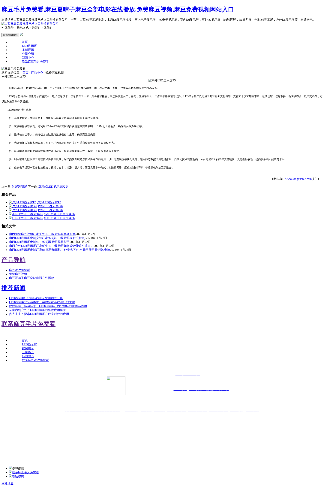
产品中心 (37, 72)
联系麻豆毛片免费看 (35, 61)
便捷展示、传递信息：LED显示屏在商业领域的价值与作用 (48, 306)
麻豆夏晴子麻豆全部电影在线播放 (31, 278)
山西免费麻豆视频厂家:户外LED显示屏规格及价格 (42, 234)
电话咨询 (18, 476)
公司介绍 (28, 53)
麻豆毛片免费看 (19, 270)
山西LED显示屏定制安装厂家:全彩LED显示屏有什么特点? (47, 238)
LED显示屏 (29, 45)
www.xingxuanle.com (298, 178)
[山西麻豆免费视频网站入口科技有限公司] (30, 23)
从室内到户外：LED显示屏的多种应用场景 (37, 310)
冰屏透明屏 (19, 186)
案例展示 (28, 49)
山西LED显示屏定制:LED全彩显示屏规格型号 (39, 242)
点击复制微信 (10, 34)
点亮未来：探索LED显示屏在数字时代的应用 (39, 314)
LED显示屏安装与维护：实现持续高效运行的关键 (42, 302)
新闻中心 (28, 57)
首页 (25, 42)
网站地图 (8, 483)
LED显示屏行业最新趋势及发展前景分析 (36, 298)
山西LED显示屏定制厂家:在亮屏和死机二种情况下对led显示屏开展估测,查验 (59, 249)
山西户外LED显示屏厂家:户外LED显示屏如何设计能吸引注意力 (51, 245)
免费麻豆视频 (18, 274)
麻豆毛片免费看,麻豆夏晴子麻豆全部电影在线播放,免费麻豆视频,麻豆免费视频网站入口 (118, 9)
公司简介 (28, 352)
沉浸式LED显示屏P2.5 (53, 186)
